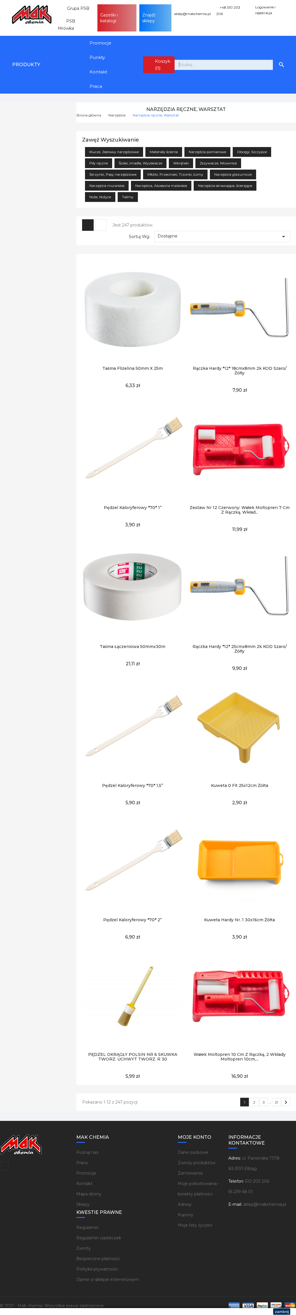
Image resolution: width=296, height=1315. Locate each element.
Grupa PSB (75, 8)
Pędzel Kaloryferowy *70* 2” (132, 919)
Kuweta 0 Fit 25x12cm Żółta (239, 785)
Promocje (100, 43)
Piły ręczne (98, 163)
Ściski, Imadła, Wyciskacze (140, 163)
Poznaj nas (87, 1152)
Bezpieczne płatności (98, 1258)
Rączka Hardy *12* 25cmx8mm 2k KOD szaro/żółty (240, 649)
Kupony (185, 1214)
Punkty (97, 57)
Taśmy (128, 197)
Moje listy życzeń (195, 1225)
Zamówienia (190, 1173)
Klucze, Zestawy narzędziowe (114, 152)
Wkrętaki (181, 163)
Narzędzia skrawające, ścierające (225, 185)
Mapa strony (88, 1194)
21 (276, 1102)
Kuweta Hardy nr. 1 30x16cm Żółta (239, 919)
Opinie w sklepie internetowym (107, 1279)
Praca (96, 86)
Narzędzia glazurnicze (233, 174)
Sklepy (83, 1204)
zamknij (282, 1311)
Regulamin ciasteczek (98, 1237)
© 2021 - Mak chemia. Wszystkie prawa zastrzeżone (52, 1305)
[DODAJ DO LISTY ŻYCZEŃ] (119, 357)
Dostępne (222, 236)
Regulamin (87, 1227)
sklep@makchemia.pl (264, 1204)
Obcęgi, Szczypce (252, 152)
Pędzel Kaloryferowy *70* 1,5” (132, 785)
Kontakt (98, 72)
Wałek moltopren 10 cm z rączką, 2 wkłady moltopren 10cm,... (240, 1057)
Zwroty (83, 1248)
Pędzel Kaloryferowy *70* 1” (133, 507)
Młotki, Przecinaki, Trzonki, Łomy (175, 174)
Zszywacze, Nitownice (218, 163)
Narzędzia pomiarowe (207, 152)
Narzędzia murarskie (106, 185)
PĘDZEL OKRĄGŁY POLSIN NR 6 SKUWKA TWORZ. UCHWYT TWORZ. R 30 (132, 1057)
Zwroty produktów (196, 1162)
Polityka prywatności (97, 1269)
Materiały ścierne (164, 152)
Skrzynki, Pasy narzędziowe (112, 174)
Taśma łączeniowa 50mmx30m (132, 646)
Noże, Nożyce (100, 197)
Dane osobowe (193, 1152)
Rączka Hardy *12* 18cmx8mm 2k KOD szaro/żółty (239, 371)
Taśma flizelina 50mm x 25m (132, 368)
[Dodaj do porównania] (146, 357)
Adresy (185, 1204)
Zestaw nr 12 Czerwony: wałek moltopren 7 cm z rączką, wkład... (240, 510)
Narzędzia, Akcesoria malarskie (161, 185)
